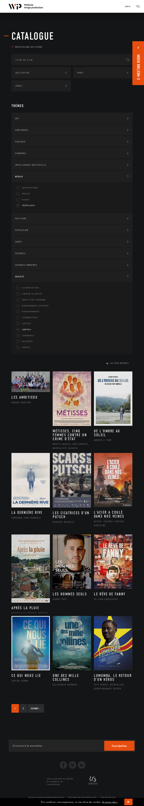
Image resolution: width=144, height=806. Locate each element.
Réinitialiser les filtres (28, 47)
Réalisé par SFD (108, 797)
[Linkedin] (82, 765)
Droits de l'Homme (34, 299)
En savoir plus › (110, 802)
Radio (25, 199)
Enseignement (31, 311)
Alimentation (30, 287)
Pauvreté (27, 341)
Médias (19, 176)
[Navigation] (137, 6)
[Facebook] (63, 765)
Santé (18, 241)
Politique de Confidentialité (82, 797)
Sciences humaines (26, 265)
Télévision (28, 205)
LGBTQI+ (27, 329)
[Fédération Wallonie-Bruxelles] (92, 781)
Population (21, 230)
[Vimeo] (72, 765)
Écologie (20, 141)
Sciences (20, 253)
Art (17, 118)
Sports (26, 347)
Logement (28, 335)
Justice (26, 323)
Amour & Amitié (32, 293)
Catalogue (32, 36)
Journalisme (30, 187)
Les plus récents (119, 363)
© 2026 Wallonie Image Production (46, 797)
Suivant (35, 708)
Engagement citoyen (35, 305)
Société (19, 276)
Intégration (30, 317)
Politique (21, 218)
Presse (26, 193)
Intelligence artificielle (30, 165)
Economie (20, 153)
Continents (22, 130)
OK (128, 802)
